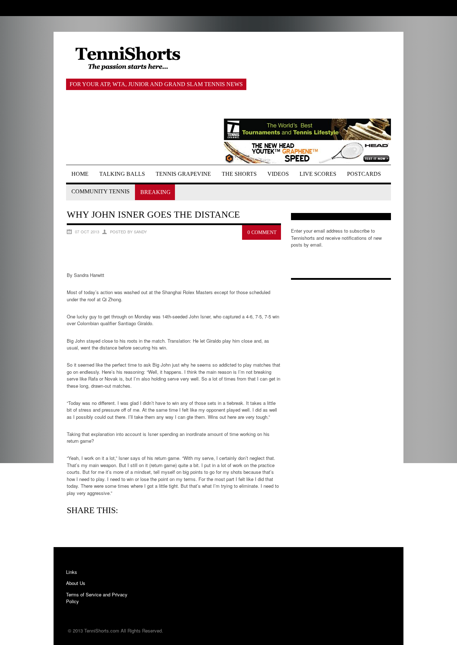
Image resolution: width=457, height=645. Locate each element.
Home (80, 174)
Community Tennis (100, 191)
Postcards (364, 174)
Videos (278, 174)
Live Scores (318, 174)
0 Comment (262, 232)
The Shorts (239, 174)
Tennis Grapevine (183, 174)
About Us (75, 583)
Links (71, 572)
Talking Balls (122, 174)
